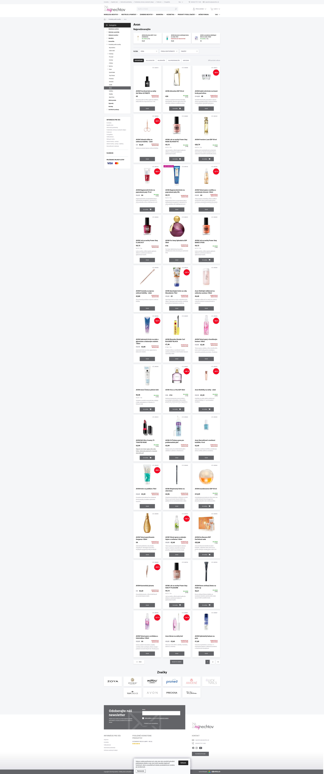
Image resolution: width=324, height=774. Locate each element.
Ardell (110, 84)
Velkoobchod (107, 745)
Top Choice (112, 75)
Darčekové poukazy (114, 109)
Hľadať (176, 9)
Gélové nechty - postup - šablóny (115, 143)
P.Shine (111, 63)
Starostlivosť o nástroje (113, 146)
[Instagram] (196, 747)
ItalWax (111, 91)
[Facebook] (193, 747)
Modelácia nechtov (114, 29)
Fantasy (111, 53)
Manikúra (111, 38)
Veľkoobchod (110, 136)
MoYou (111, 66)
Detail (147, 108)
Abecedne (186, 60)
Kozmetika (111, 41)
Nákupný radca (111, 139)
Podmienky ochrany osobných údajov (144, 2)
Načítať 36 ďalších (176, 662)
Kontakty (106, 2)
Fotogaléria (167, 2)
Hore (140, 662)
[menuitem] (112, 14)
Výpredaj (111, 103)
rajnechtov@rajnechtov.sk (202, 740)
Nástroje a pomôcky (114, 32)
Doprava (106, 739)
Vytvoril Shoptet (203, 771)
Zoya (110, 69)
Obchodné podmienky (126, 2)
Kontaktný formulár (200, 753)
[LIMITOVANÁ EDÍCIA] (176, 176)
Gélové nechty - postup (112, 141)
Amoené (111, 81)
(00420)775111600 (200, 743)
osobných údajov (164, 718)
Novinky (111, 106)
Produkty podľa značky (115, 44)
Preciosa (111, 78)
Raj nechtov (112, 47)
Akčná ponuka (112, 100)
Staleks (111, 94)
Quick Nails (112, 72)
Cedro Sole (112, 50)
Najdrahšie (161, 60)
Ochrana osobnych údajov (111, 750)
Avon (110, 88)
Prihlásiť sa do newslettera (151, 723)
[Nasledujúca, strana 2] (213, 662)
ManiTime (111, 97)
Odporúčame (139, 60)
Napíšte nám (114, 2)
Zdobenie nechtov (113, 35)
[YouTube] (200, 747)
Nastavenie (140, 771)
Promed (111, 57)
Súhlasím (183, 763)
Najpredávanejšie (174, 60)
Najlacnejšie (150, 60)
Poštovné (158, 2)
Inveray (111, 60)
